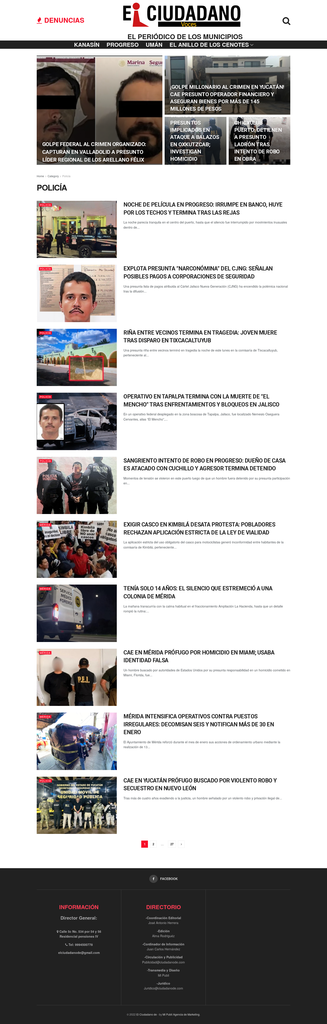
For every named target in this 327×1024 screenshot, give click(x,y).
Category (53, 176)
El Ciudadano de (146, 1014)
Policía (66, 176)
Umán (154, 45)
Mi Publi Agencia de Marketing (181, 1014)
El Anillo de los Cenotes (209, 45)
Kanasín (86, 45)
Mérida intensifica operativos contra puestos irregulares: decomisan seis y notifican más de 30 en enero (198, 724)
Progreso (123, 45)
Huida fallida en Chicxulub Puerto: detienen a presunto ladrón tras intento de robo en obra (258, 137)
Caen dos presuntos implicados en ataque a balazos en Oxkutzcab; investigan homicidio (194, 137)
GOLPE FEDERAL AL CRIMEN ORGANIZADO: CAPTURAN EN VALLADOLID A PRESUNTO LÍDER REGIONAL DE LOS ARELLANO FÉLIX (94, 152)
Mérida (45, 524)
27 (172, 844)
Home (40, 176)
